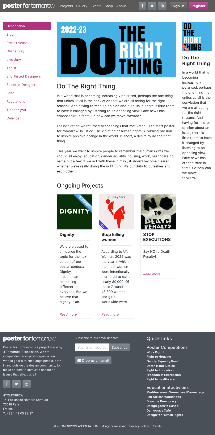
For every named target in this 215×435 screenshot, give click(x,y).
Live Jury (14, 59)
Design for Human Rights (165, 415)
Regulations (16, 101)
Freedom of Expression (164, 375)
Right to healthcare (161, 379)
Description (16, 26)
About (121, 6)
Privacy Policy (139, 426)
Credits (157, 426)
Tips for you (16, 110)
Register (198, 6)
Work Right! (155, 352)
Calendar (14, 118)
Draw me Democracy (162, 401)
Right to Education (160, 370)
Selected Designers (22, 85)
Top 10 (12, 68)
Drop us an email (95, 360)
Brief (10, 93)
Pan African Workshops (164, 397)
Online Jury (15, 51)
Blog (10, 34)
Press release (17, 43)
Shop (109, 6)
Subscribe (119, 347)
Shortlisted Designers (24, 76)
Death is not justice (161, 366)
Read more (68, 314)
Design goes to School (163, 406)
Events (96, 6)
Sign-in (178, 6)
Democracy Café (159, 410)
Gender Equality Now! (163, 361)
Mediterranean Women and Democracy (175, 392)
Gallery (81, 6)
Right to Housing (159, 356)
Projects (66, 6)
